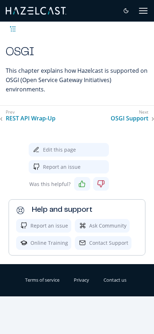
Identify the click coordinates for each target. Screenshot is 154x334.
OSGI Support (129, 118)
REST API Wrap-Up (31, 118)
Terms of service (42, 280)
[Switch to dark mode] (126, 11)
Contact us (115, 280)
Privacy (81, 280)
